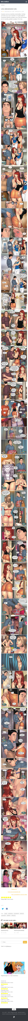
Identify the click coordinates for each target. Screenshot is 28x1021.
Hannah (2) (3, 973)
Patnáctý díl (14, 889)
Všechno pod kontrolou (19, 930)
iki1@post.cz (8, 946)
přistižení (8, 915)
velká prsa (13, 915)
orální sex (22, 913)
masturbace (10, 913)
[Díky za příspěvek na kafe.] (14, 1010)
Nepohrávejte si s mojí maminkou (9, 968)
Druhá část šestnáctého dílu (14, 891)
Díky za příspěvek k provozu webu (19, 894)
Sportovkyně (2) (4, 930)
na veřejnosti (16, 913)
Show (2, 978)
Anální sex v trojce (5, 992)
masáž (6, 913)
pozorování (3, 915)
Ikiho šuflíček (5, 1)
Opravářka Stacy (5, 983)
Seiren (2, 5)
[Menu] (26, 1)
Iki (3, 11)
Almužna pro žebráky (6, 987)
